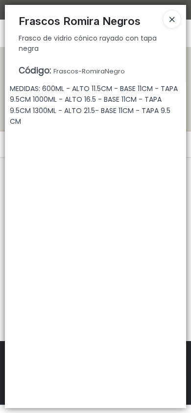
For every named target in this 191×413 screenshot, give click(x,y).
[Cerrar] (172, 19)
